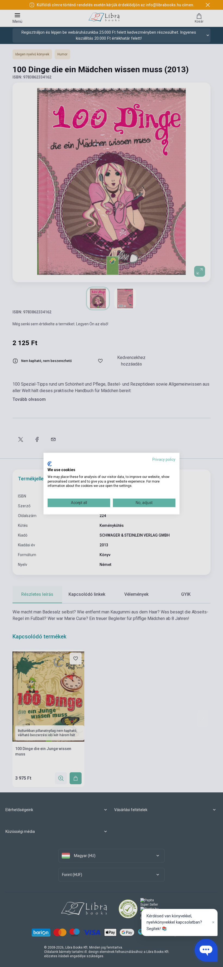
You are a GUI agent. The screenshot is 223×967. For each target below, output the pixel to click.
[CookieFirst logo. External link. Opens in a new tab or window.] (50, 464)
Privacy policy (163, 459)
